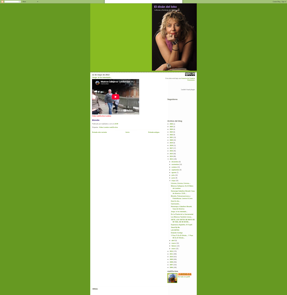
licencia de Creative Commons (188, 79)
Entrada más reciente (99, 132)
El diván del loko (165, 6)
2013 (171, 159)
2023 (171, 132)
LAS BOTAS (175, 230)
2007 (171, 265)
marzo (174, 243)
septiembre (176, 170)
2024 (171, 129)
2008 (171, 262)
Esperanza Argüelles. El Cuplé (181, 225)
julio (173, 175)
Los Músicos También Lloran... (181, 217)
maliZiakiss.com (185, 274)
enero (174, 248)
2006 (171, 267)
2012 (171, 251)
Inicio (127, 132)
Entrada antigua (153, 132)
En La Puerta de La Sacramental (182, 214)
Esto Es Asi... (175, 201)
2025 (171, 126)
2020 (171, 140)
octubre (174, 167)
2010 (171, 257)
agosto (174, 172)
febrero (174, 246)
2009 (171, 259)
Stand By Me (175, 227)
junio (174, 178)
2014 (171, 156)
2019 (171, 143)
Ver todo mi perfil (184, 277)
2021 (171, 137)
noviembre (175, 164)
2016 (171, 151)
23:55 (116, 124)
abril (173, 240)
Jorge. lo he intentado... (102, 77)
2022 (171, 135)
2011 (171, 254)
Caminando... (175, 204)
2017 (171, 148)
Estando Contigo (177, 233)
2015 (171, 154)
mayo (174, 180)
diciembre (175, 162)
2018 (171, 145)
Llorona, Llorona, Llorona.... (181, 183)
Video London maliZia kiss (108, 127)
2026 (171, 124)
